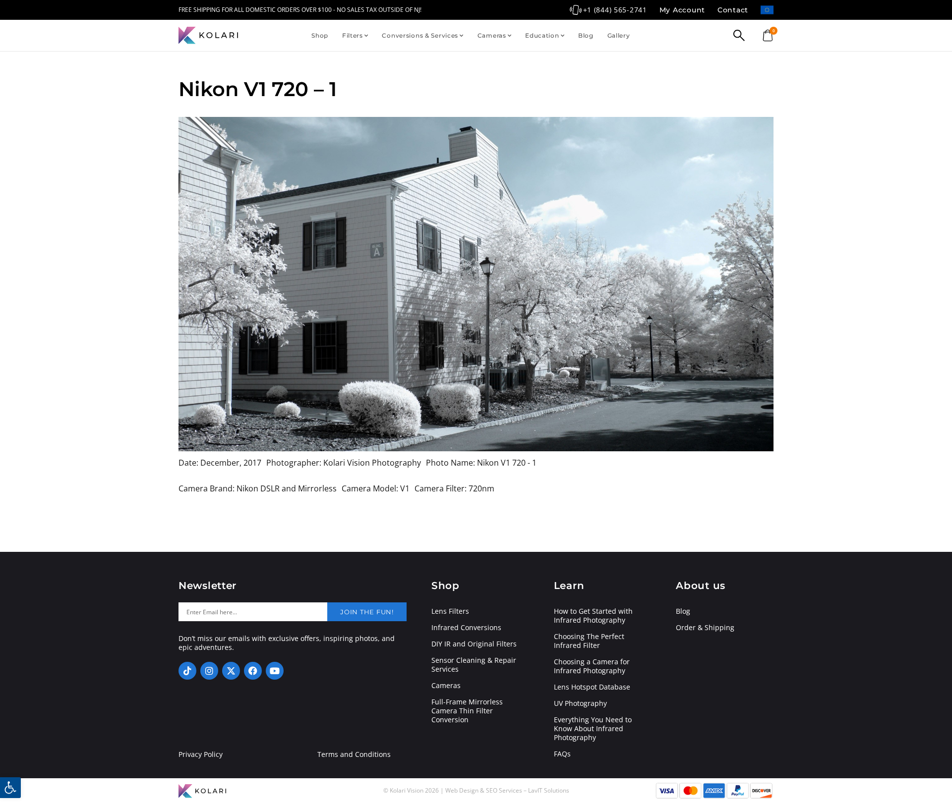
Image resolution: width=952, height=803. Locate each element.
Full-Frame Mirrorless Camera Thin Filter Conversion (467, 710)
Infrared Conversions (466, 627)
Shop (319, 35)
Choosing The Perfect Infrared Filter (589, 641)
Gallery (618, 35)
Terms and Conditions (354, 754)
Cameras (491, 35)
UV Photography (580, 703)
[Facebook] (253, 671)
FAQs (562, 753)
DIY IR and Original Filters (474, 644)
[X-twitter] (231, 671)
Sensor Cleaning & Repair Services (473, 665)
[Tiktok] (187, 671)
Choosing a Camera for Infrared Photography (592, 666)
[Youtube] (275, 671)
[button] (10, 787)
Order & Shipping (705, 627)
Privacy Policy (200, 754)
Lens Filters (450, 611)
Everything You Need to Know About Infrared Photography (593, 728)
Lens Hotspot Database (592, 687)
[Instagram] (209, 671)
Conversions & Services (420, 35)
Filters (352, 35)
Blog (586, 35)
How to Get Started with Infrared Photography (593, 616)
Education (542, 35)
